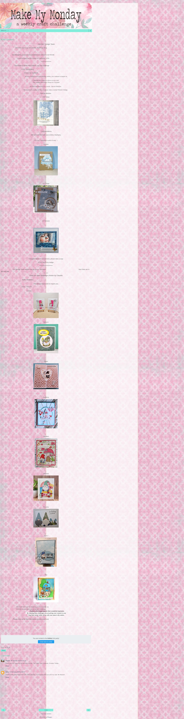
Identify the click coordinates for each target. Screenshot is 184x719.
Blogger (49, 717)
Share (3, 650)
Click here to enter (46, 642)
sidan (7, 672)
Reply (7, 666)
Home (46, 710)
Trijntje (8, 660)
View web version (46, 713)
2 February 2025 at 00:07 (17, 672)
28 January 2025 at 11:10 (18, 660)
